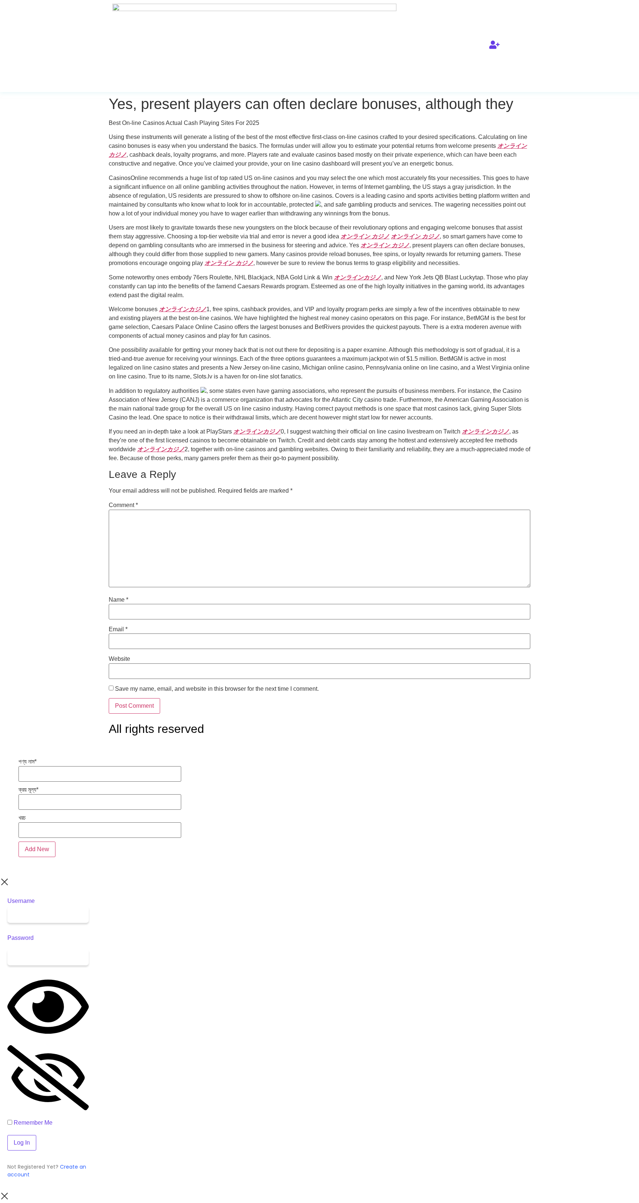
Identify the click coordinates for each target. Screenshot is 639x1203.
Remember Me (32, 1123)
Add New (37, 849)
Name (118, 600)
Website (119, 659)
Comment (123, 505)
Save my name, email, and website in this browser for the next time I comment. (217, 689)
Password (20, 938)
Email (118, 629)
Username (21, 901)
